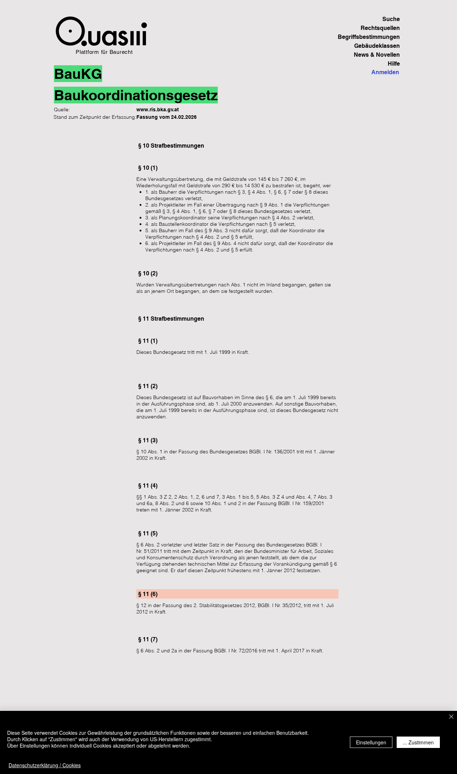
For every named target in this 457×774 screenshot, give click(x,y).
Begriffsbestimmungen (375, 37)
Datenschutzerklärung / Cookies (45, 765)
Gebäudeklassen (377, 45)
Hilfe (394, 63)
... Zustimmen (418, 742)
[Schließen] (451, 717)
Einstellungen (371, 742)
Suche (391, 19)
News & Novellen (377, 54)
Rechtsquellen (380, 28)
